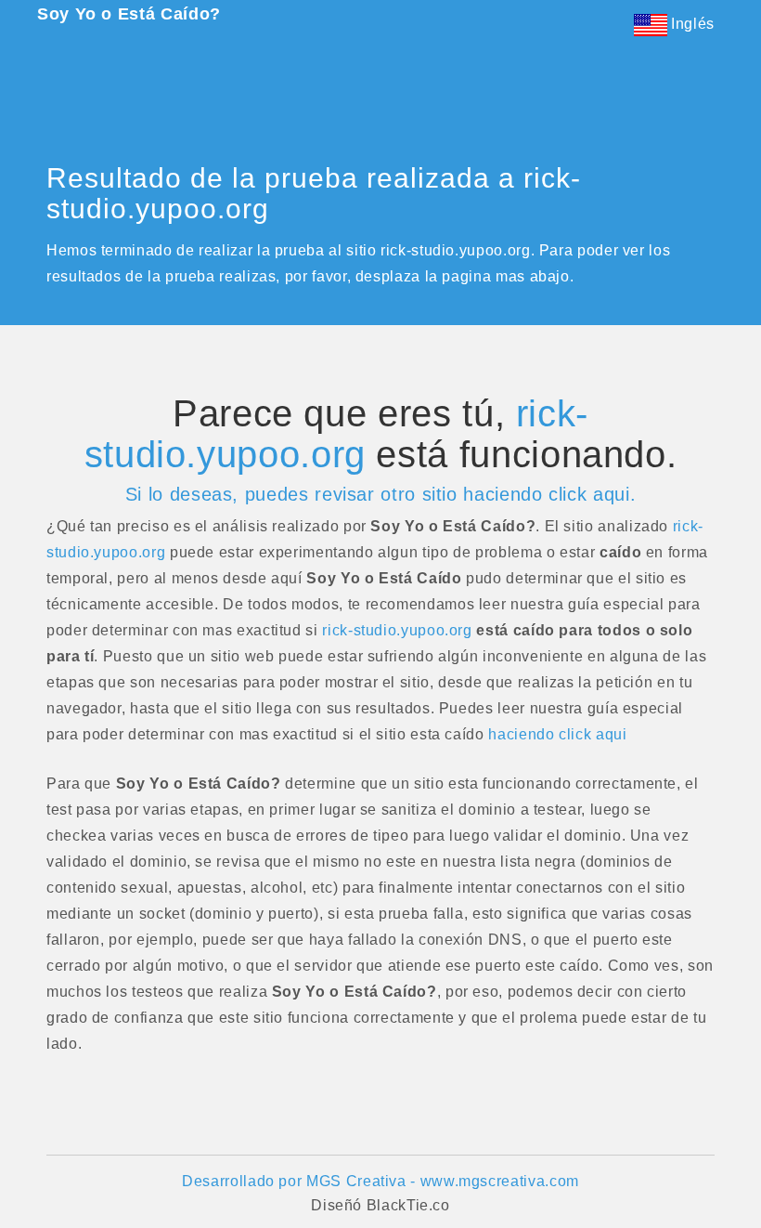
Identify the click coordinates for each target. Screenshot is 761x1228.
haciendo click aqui (557, 734)
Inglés (691, 24)
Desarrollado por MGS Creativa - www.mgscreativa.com (380, 1181)
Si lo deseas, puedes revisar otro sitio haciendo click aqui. (380, 494)
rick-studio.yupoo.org (336, 434)
